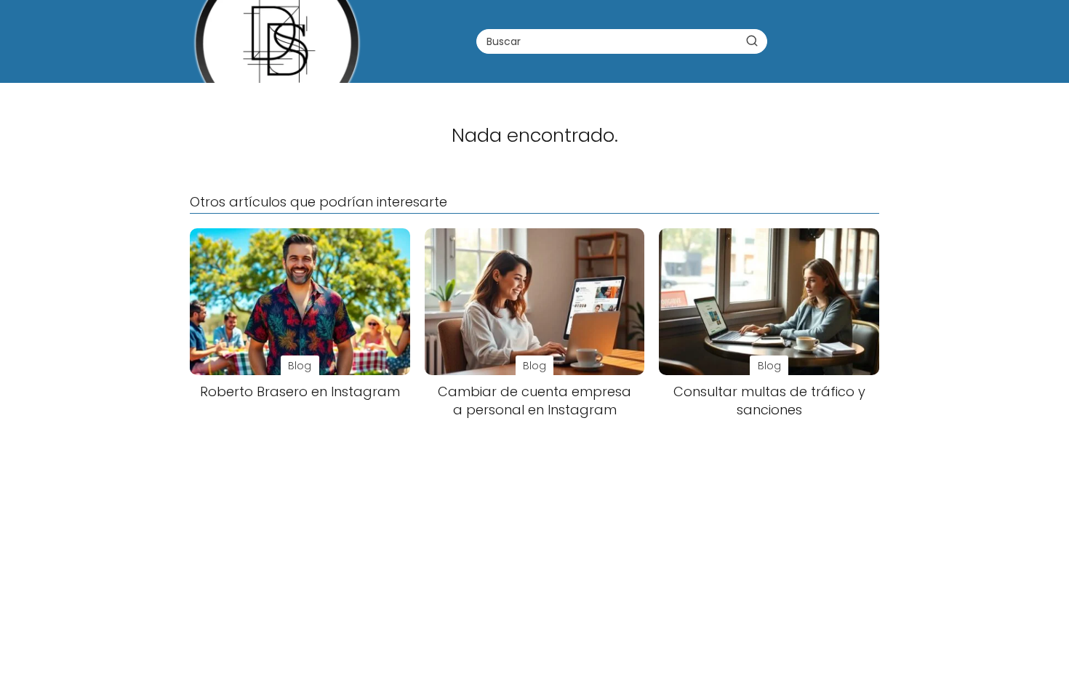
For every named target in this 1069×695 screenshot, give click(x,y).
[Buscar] (752, 40)
